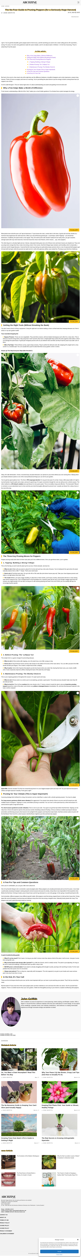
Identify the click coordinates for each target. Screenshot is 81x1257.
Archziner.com (31, 2)
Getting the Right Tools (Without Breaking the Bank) (41, 57)
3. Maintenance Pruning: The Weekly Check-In (42, 67)
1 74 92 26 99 (6, 1204)
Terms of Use (4, 1220)
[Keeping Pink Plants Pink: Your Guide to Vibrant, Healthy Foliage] (61, 1092)
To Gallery (74, 230)
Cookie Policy (4, 1228)
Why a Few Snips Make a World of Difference (39, 55)
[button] (78, 1239)
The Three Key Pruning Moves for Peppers (39, 59)
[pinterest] (77, 95)
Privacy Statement (6, 1231)
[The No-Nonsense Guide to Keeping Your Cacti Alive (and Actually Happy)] (20, 1092)
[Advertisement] (40, 29)
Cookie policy (4, 1225)
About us (3, 1217)
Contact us (3, 1214)
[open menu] (78, 2)
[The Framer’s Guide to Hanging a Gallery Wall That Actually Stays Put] (49, 1179)
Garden (7, 6)
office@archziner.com (20, 1211)
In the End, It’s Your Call (33, 73)
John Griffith (9, 12)
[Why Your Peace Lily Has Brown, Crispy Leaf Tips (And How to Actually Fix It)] (61, 1059)
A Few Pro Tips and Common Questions (38, 71)
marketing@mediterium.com (19, 1210)
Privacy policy (4, 1222)
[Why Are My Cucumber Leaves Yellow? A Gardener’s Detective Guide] (49, 1162)
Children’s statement (7, 1233)
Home (2, 6)
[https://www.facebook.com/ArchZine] (36, 1247)
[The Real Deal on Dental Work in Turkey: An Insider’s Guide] (8, 1179)
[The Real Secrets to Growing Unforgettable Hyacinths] (61, 1125)
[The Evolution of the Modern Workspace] (8, 1162)
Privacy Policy (59, 1254)
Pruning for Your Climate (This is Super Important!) (41, 69)
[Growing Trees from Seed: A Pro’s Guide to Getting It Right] (20, 1125)
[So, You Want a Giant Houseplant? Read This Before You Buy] (20, 1059)
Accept (59, 1251)
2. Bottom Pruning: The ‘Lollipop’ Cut (39, 64)
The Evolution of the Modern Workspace (28, 1156)
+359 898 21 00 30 (9, 1209)
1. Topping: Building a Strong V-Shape (39, 62)
